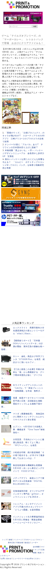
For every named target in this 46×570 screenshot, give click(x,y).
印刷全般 (19, 543)
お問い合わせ (6, 558)
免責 (39, 553)
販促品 (27, 543)
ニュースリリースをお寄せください (26, 558)
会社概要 (36, 547)
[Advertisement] (23, 250)
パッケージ (18, 540)
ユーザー (34, 543)
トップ (4, 540)
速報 (10, 540)
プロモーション (30, 540)
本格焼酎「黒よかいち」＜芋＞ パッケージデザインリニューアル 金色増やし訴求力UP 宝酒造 (23, 153)
